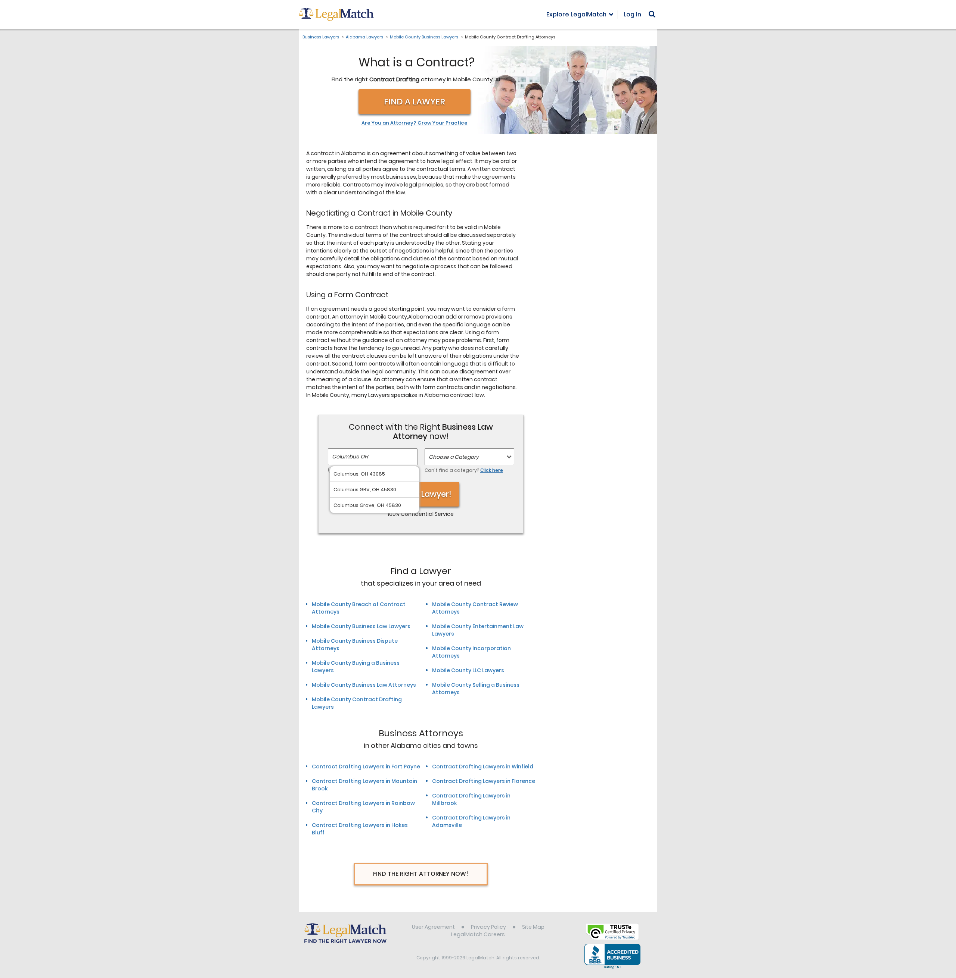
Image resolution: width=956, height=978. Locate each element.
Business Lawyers (320, 37)
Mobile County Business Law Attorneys (364, 685)
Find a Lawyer (414, 101)
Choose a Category (454, 457)
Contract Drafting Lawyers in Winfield (482, 766)
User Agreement (433, 927)
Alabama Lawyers (364, 37)
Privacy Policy (488, 927)
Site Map (533, 927)
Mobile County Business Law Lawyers (361, 626)
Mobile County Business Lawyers (424, 37)
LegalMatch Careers (478, 934)
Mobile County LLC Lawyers (468, 670)
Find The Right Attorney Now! (420, 873)
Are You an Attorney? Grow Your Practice (414, 123)
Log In (632, 14)
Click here (491, 470)
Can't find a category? (464, 470)
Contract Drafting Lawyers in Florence (483, 781)
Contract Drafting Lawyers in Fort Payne (366, 766)
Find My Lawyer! (420, 494)
